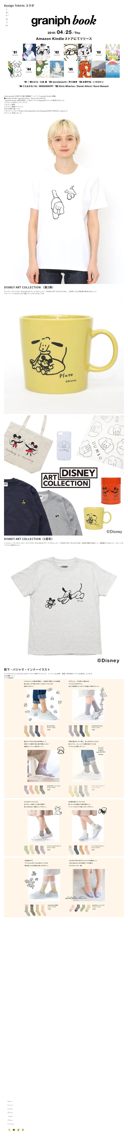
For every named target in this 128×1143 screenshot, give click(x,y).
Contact (10, 1124)
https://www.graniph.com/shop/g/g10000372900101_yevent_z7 (43, 111)
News (10, 1116)
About (10, 1120)
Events (10, 1105)
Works (10, 1112)
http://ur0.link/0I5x (38, 98)
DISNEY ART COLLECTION (56, 291)
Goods (10, 1109)
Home (9, 1101)
